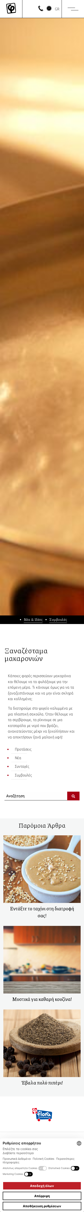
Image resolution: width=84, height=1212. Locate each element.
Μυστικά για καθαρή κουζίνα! (42, 999)
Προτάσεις (23, 749)
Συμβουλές (58, 619)
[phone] (40, 10)
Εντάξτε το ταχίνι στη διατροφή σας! (42, 912)
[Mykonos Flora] (11, 9)
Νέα (18, 758)
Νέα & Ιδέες (33, 619)
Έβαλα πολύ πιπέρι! (42, 1082)
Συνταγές (22, 766)
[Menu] (73, 9)
